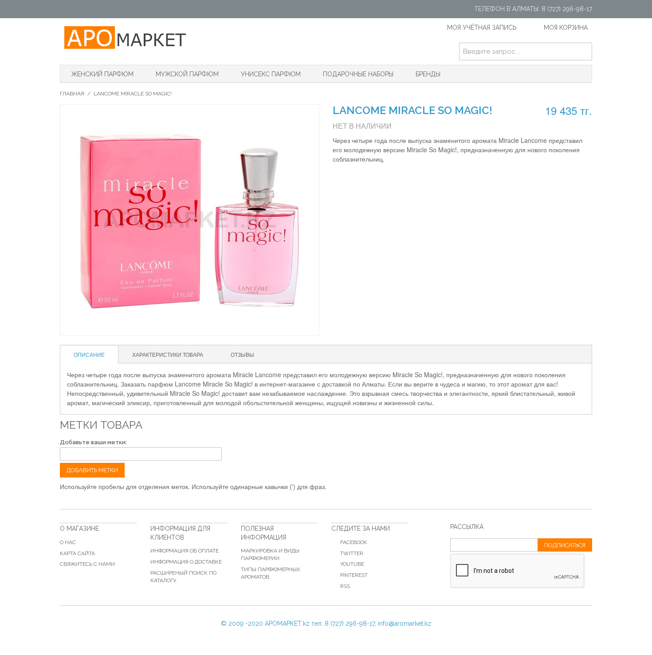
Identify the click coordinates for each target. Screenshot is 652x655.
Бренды (428, 74)
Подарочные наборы (358, 74)
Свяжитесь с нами (87, 564)
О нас (68, 542)
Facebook (353, 542)
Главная (72, 94)
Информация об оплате (184, 551)
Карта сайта (77, 553)
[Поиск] (583, 51)
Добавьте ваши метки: (93, 442)
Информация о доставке (186, 562)
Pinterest (354, 575)
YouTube (352, 564)
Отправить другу (348, 178)
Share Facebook (366, 178)
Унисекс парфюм (271, 74)
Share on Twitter (383, 178)
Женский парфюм (102, 74)
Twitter (351, 553)
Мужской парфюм (187, 74)
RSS (345, 586)
